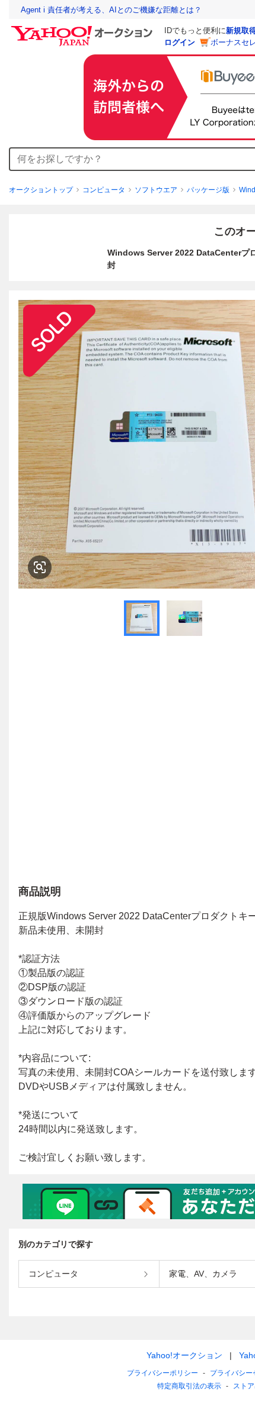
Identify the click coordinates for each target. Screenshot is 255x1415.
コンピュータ (103, 190)
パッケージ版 (208, 190)
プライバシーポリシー (162, 1373)
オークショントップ (41, 190)
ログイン (179, 42)
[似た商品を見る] (40, 567)
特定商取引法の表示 (189, 1386)
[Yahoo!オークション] (83, 29)
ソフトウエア (156, 190)
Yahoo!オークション (184, 1355)
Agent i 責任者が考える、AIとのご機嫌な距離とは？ (111, 9)
